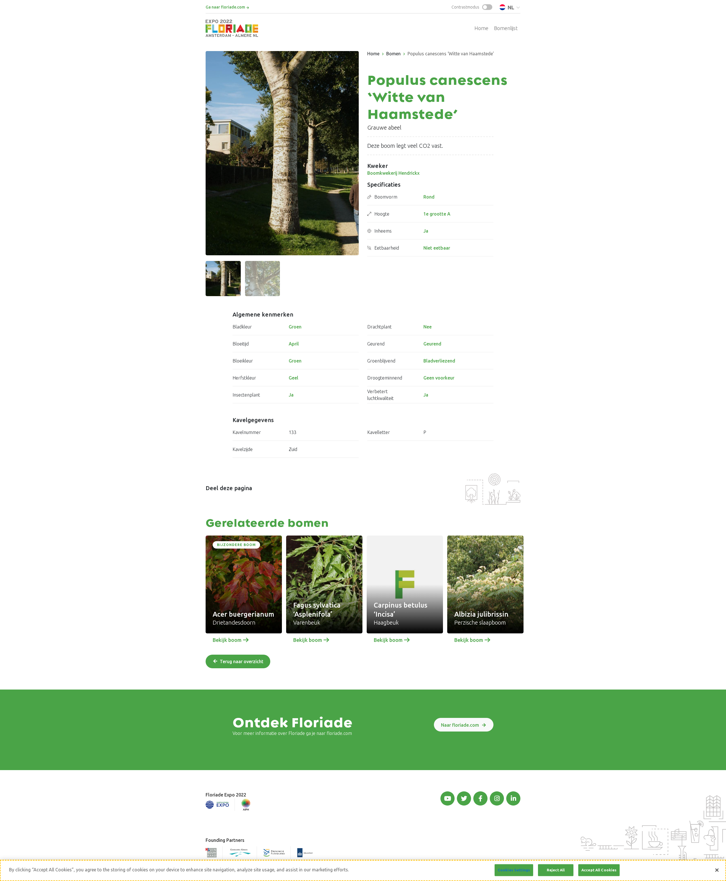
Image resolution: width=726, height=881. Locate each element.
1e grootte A (436, 213)
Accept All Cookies (599, 870)
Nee (427, 326)
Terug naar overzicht (241, 661)
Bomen (393, 53)
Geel (293, 377)
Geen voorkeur (438, 377)
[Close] (717, 870)
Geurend (432, 343)
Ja (425, 230)
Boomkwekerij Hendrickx (393, 173)
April (294, 343)
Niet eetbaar (436, 247)
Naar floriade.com (460, 725)
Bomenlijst (506, 28)
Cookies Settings (514, 870)
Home (481, 28)
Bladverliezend (439, 360)
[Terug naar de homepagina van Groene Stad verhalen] (232, 28)
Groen (295, 326)
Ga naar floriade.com (225, 7)
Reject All (556, 870)
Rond (428, 196)
